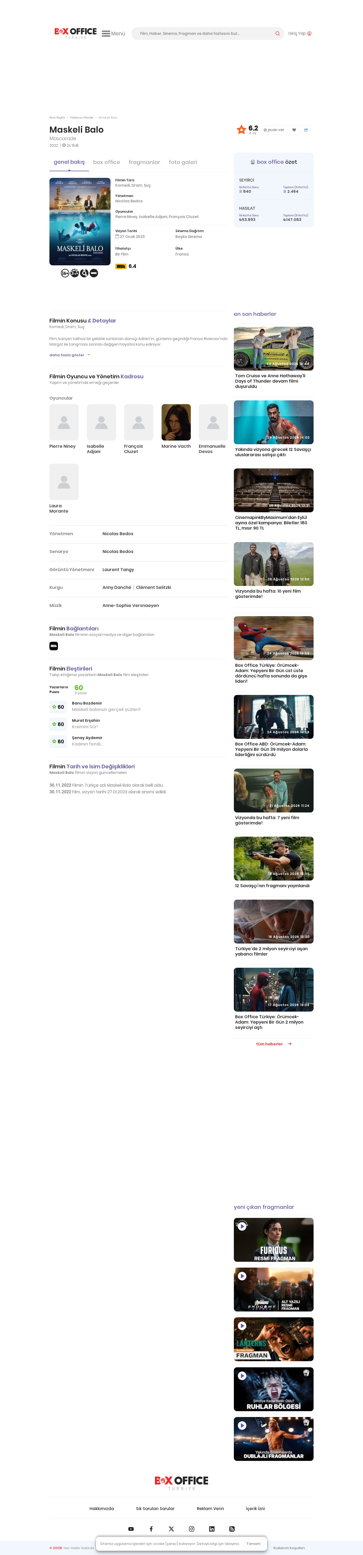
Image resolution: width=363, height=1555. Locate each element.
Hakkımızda (102, 1508)
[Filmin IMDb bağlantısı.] (53, 646)
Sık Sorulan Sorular (155, 1508)
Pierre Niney (126, 216)
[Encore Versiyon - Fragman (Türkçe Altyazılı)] (274, 1289)
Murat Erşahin (86, 720)
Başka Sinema (188, 236)
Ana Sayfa (57, 117)
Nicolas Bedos (129, 201)
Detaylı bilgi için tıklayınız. (218, 1543)
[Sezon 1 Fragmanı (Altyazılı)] (274, 1339)
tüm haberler (270, 1044)
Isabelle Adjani (153, 216)
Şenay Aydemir (87, 737)
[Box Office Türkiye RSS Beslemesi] (232, 1529)
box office (106, 162)
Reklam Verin (210, 1508)
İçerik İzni (255, 1508)
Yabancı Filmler (81, 117)
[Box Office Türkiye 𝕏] (171, 1529)
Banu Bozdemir (87, 703)
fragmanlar (144, 162)
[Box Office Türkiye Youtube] (131, 1529)
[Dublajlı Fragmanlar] (274, 1439)
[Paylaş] (306, 130)
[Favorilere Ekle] (294, 130)
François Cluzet (184, 216)
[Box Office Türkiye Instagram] (191, 1529)
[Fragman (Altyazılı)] (274, 1240)
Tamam (253, 1543)
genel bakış (69, 162)
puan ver (275, 129)
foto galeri (183, 162)
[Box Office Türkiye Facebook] (151, 1529)
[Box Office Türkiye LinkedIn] (212, 1529)
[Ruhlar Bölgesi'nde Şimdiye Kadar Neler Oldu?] (274, 1389)
